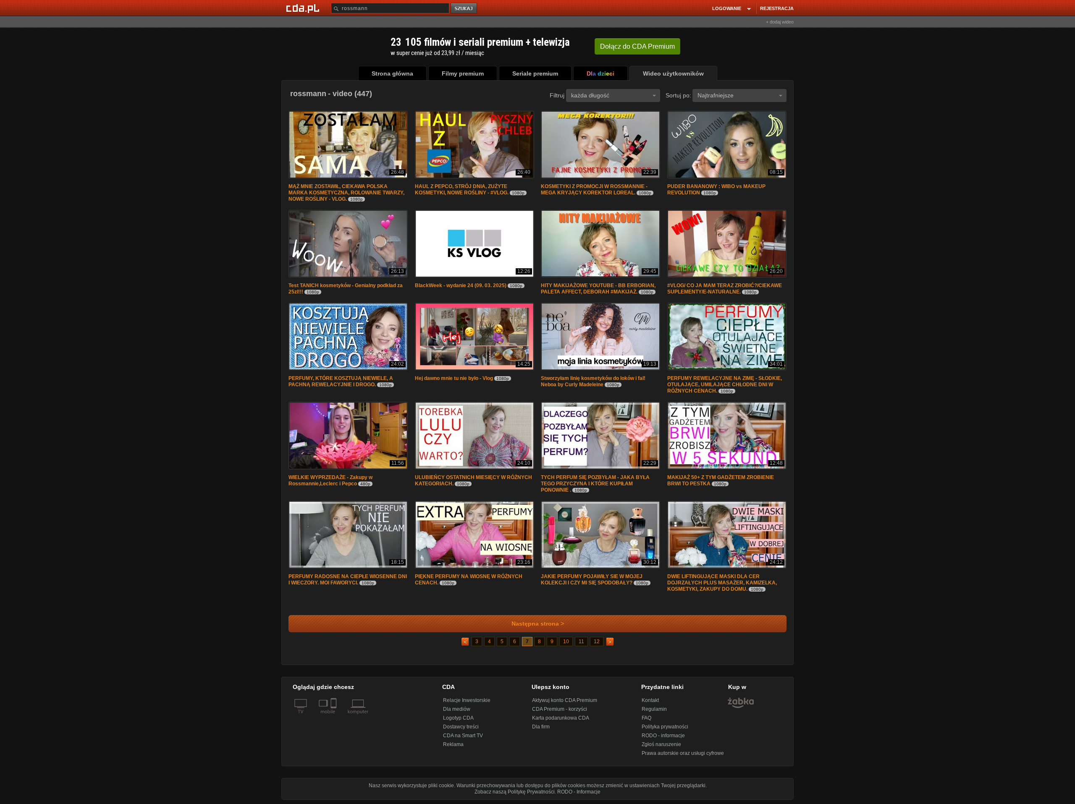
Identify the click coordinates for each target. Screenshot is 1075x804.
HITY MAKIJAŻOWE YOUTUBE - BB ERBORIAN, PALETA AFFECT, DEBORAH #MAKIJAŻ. (598, 289)
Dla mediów (456, 709)
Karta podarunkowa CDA (560, 718)
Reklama (453, 744)
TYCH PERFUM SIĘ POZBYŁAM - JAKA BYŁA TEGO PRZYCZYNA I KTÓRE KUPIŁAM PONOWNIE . (595, 483)
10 (566, 641)
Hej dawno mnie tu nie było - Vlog (454, 378)
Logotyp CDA (458, 718)
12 (597, 641)
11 (581, 641)
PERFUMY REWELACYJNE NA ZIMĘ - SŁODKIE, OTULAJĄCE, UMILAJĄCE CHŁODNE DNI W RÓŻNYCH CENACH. (724, 384)
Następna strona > (537, 624)
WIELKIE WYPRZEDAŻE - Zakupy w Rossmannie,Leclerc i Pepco (330, 480)
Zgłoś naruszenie (661, 744)
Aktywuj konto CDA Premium (564, 700)
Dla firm (541, 727)
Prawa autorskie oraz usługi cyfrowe (683, 753)
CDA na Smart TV (463, 736)
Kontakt (650, 700)
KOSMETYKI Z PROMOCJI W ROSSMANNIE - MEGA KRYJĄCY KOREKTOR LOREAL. (594, 189)
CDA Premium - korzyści (559, 709)
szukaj (464, 8)
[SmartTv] (334, 717)
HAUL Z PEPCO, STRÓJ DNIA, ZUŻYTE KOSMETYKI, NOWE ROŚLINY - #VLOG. (462, 189)
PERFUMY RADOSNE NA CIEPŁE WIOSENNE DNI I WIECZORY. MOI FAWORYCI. (347, 580)
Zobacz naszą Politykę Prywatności (515, 792)
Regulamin (654, 709)
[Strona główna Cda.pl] (304, 8)
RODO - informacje (663, 736)
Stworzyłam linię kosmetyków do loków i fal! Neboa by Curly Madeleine (593, 381)
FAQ (646, 718)
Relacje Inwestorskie (466, 700)
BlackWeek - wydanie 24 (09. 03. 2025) (460, 285)
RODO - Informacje (578, 792)
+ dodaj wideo (780, 21)
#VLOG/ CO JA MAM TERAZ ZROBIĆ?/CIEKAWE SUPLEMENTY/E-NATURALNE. (724, 289)
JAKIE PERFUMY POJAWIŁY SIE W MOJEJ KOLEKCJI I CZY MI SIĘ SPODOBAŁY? (591, 580)
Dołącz (637, 46)
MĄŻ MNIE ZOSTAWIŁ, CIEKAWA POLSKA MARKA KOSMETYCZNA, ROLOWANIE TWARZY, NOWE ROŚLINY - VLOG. (346, 192)
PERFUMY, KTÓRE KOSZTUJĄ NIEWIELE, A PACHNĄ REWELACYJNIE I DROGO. (340, 381)
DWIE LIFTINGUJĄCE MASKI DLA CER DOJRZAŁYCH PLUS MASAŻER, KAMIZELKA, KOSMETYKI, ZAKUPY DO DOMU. (722, 583)
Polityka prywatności (665, 727)
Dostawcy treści (461, 727)
